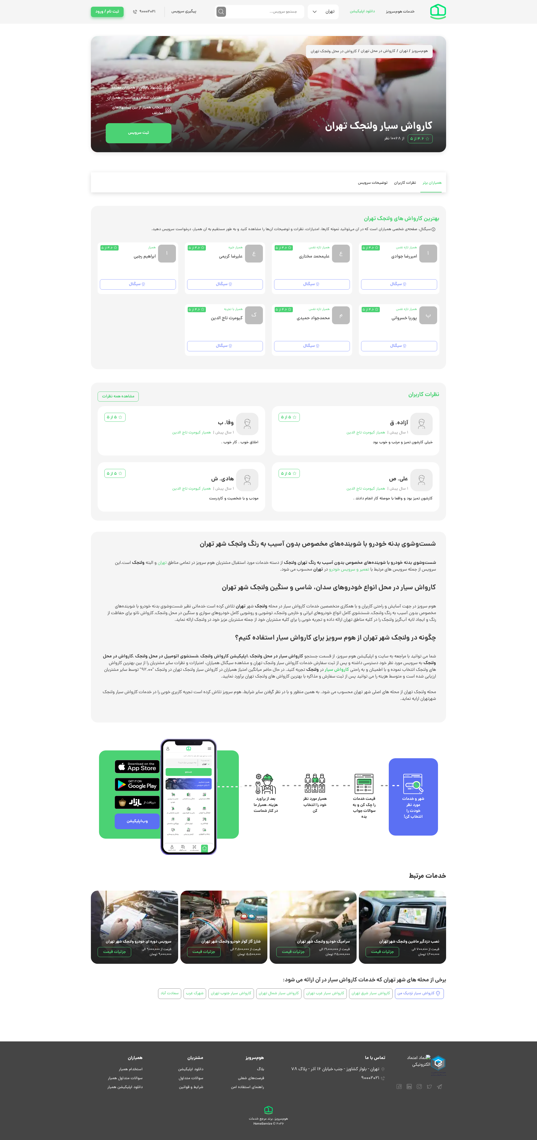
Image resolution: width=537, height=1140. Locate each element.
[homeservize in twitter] (429, 1089)
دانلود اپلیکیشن (362, 12)
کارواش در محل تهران (378, 51)
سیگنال (396, 284)
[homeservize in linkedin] (409, 1089)
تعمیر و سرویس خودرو (349, 569)
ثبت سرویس (138, 133)
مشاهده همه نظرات (118, 396)
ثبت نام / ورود (107, 12)
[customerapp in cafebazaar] (137, 802)
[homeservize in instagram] (419, 1089)
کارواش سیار (337, 669)
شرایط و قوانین (191, 1087)
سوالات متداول (191, 1078)
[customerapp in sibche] (137, 766)
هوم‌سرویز (420, 51)
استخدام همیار (131, 1069)
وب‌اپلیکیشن (137, 821)
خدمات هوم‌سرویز (400, 12)
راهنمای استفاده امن (247, 1087)
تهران (403, 51)
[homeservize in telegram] (439, 1089)
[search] (221, 12)
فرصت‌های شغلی (251, 1078)
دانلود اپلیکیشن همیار (125, 1087)
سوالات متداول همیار (125, 1078)
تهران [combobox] (330, 11)
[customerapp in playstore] (137, 784)
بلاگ (260, 1069)
